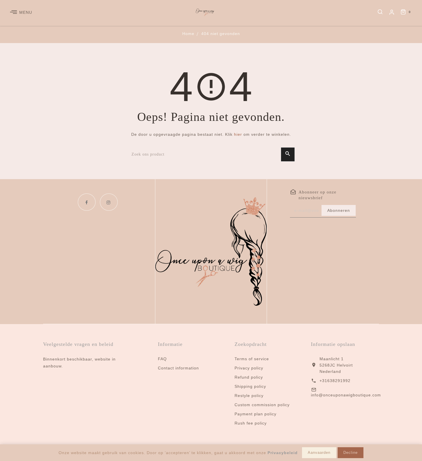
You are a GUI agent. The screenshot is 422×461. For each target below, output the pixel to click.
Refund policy (249, 377)
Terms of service (252, 359)
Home (188, 33)
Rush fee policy (251, 423)
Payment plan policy (255, 414)
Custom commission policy (262, 404)
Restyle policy (249, 395)
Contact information (178, 368)
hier (238, 134)
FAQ (162, 359)
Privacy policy (249, 368)
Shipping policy (250, 386)
